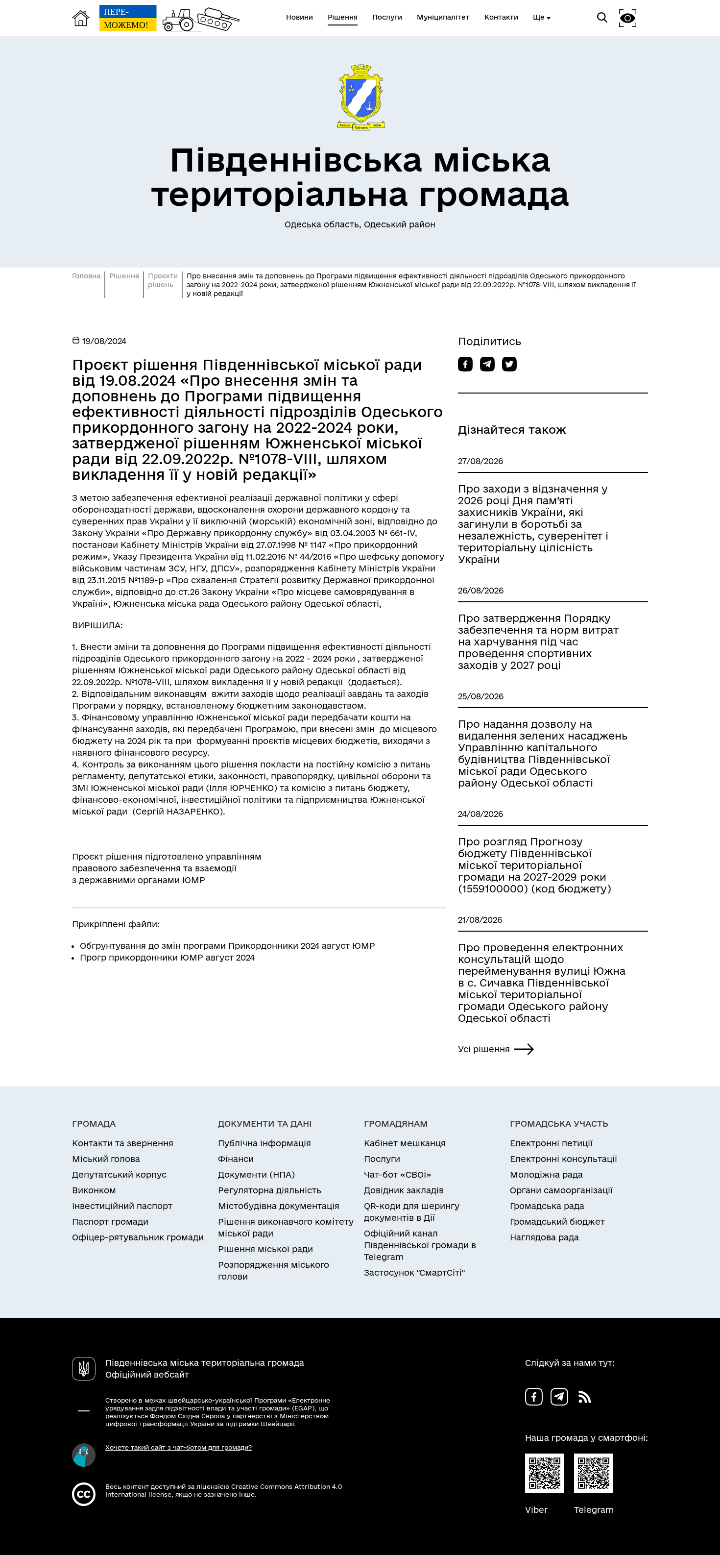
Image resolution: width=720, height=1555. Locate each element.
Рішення (124, 276)
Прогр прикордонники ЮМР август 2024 (167, 957)
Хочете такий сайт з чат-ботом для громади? (178, 1447)
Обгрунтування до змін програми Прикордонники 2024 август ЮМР (227, 945)
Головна (86, 276)
